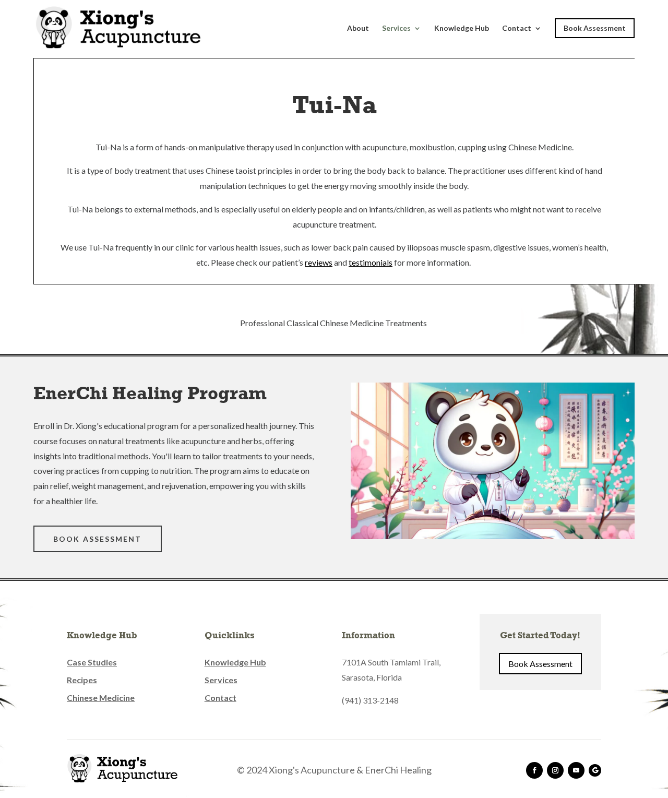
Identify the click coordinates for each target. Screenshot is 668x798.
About (358, 28)
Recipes (82, 680)
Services (396, 28)
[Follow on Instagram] (555, 770)
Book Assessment (595, 27)
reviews (318, 262)
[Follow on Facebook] (534, 770)
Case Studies (92, 662)
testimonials (370, 262)
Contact (516, 28)
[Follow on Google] (595, 770)
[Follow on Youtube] (576, 770)
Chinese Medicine (101, 697)
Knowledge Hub (461, 28)
